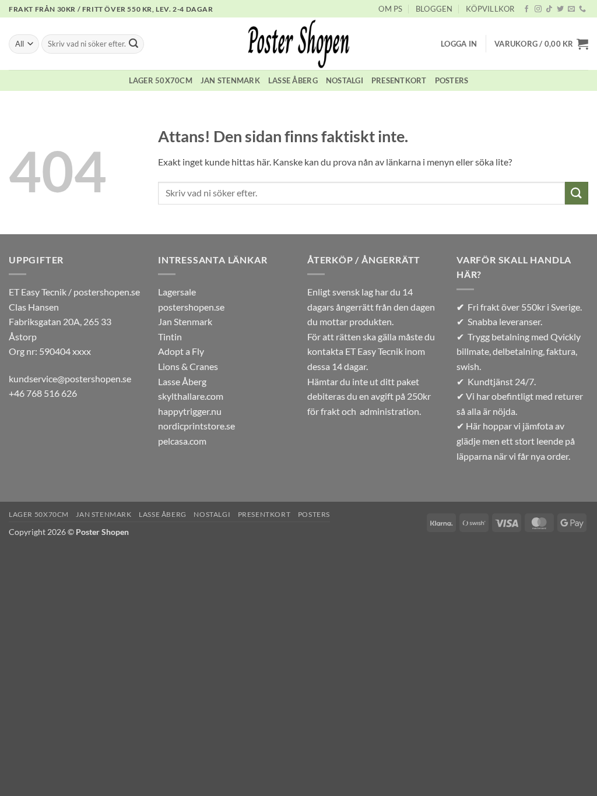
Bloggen (434, 8)
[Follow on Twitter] (560, 9)
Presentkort (399, 80)
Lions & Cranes (188, 366)
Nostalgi (344, 80)
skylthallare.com (190, 395)
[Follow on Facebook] (526, 9)
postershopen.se (191, 306)
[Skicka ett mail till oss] (571, 9)
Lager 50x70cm (160, 80)
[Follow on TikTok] (549, 9)
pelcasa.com (182, 440)
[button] (459, 43)
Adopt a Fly (181, 351)
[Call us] (582, 9)
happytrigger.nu (190, 411)
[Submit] (133, 44)
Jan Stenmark (230, 80)
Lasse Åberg (293, 80)
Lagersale (177, 291)
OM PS (390, 8)
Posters (452, 80)
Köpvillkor (490, 8)
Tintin (170, 336)
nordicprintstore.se (196, 425)
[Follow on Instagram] (538, 9)
